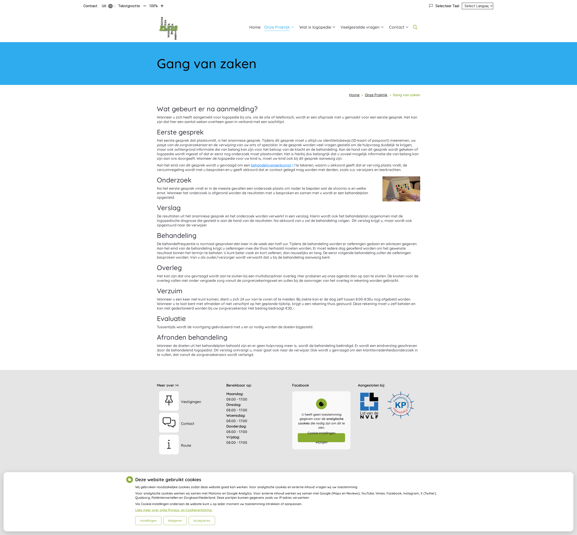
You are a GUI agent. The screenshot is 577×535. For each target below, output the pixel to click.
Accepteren (201, 521)
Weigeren (175, 521)
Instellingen (148, 521)
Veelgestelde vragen (360, 27)
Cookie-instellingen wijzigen (321, 437)
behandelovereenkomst (271, 165)
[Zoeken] (415, 27)
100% (153, 6)
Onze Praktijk (277, 27)
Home (255, 27)
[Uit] (112, 6)
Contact (396, 27)
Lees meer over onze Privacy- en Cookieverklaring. (173, 510)
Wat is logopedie (315, 27)
